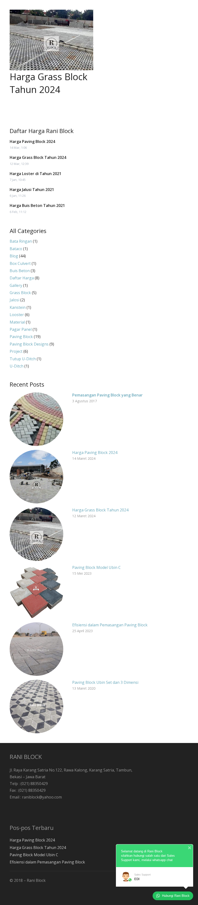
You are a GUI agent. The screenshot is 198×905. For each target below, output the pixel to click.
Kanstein (18, 307)
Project (16, 351)
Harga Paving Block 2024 (32, 141)
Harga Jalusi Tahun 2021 (32, 189)
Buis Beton (20, 270)
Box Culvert (20, 263)
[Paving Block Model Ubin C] (36, 591)
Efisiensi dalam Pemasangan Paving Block (110, 625)
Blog (14, 256)
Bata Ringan (21, 241)
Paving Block (21, 336)
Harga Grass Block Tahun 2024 (48, 83)
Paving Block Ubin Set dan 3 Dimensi (105, 682)
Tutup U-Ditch (23, 358)
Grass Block (20, 292)
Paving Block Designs (29, 344)
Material (17, 322)
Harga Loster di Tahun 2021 (35, 173)
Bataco (16, 248)
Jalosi (14, 300)
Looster (17, 314)
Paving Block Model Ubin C (96, 567)
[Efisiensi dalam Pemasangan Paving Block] (36, 649)
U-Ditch (16, 366)
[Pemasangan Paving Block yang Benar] (36, 419)
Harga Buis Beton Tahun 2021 (37, 205)
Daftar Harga (22, 278)
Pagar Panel (21, 329)
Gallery (16, 285)
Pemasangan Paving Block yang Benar (107, 395)
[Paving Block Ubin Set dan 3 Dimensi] (36, 706)
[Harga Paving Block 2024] (36, 476)
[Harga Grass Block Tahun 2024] (51, 40)
